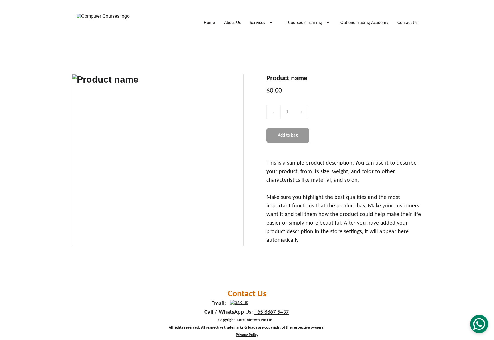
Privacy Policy (247, 335)
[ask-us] (263, 303)
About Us (232, 23)
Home (209, 23)
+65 (259, 312)
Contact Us (407, 23)
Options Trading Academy (364, 23)
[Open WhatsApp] (479, 324)
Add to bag (288, 135)
